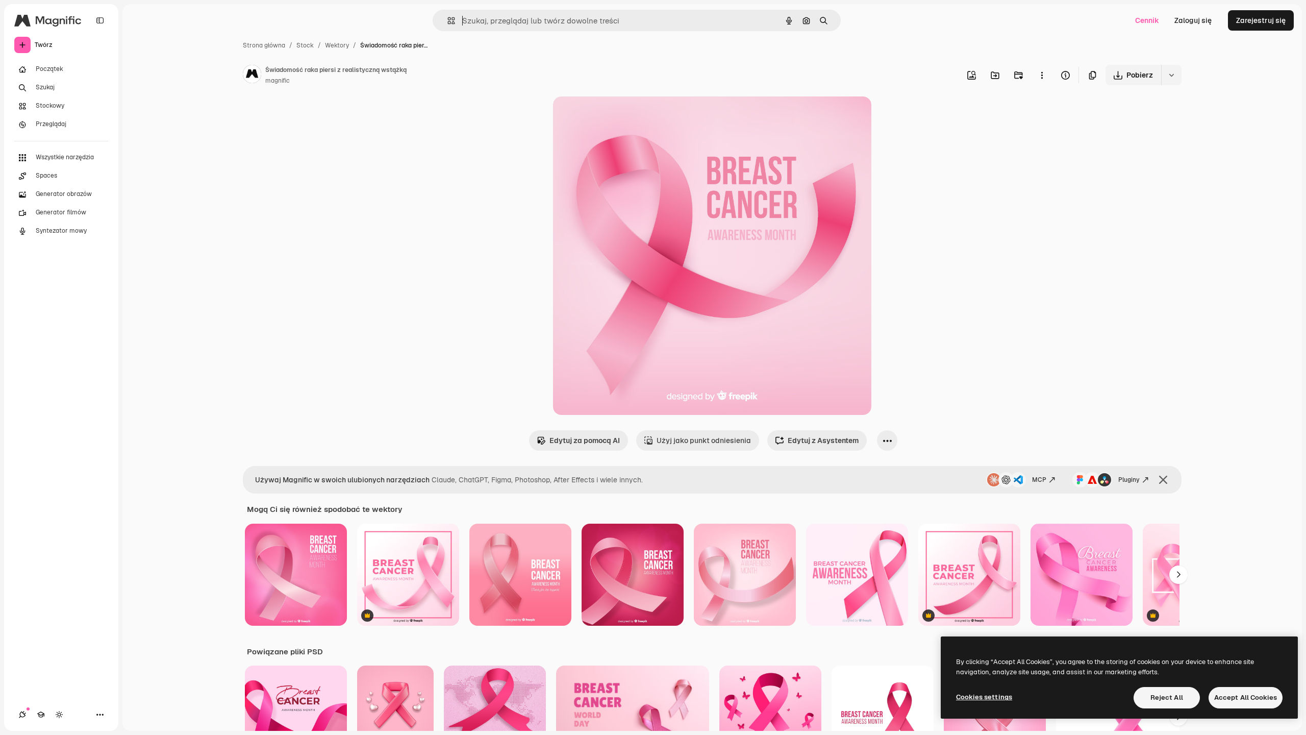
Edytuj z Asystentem (823, 440)
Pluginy (1129, 480)
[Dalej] (1178, 575)
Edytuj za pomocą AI (584, 440)
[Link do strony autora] (252, 75)
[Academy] (41, 714)
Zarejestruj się (1261, 20)
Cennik (1147, 20)
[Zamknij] (1163, 480)
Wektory (337, 45)
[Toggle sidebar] (100, 20)
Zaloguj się (1193, 20)
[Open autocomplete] (447, 20)
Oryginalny (623, 116)
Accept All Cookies (1245, 697)
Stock (305, 45)
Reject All (1166, 697)
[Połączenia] (22, 714)
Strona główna (264, 45)
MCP (1039, 480)
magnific (277, 81)
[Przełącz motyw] (59, 714)
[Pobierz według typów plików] (1171, 75)
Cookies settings (984, 697)
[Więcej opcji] (1042, 75)
